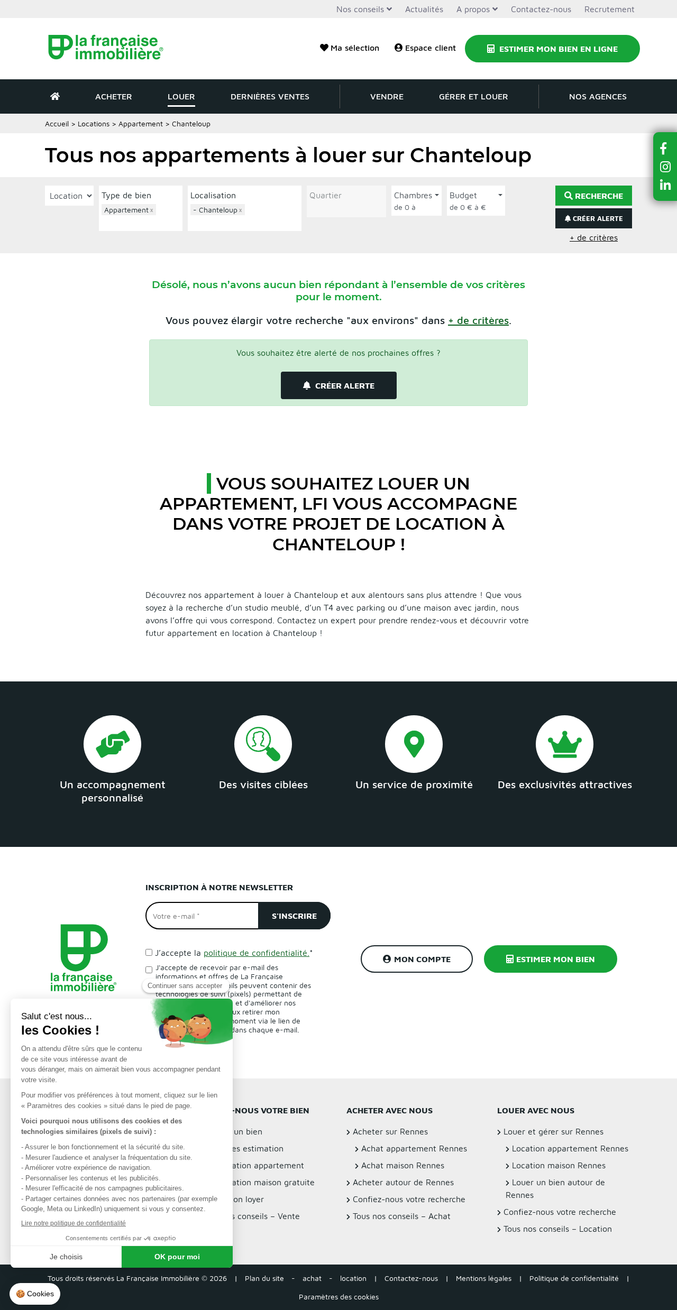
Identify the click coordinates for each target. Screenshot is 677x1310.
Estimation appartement (257, 1165)
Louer (181, 96)
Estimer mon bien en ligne (557, 48)
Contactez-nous (541, 9)
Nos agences (598, 96)
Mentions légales (483, 1278)
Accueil (57, 123)
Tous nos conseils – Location (558, 1228)
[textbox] (143, 221)
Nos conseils (360, 9)
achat (312, 1278)
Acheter (113, 96)
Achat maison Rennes (402, 1165)
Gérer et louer (473, 96)
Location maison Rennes (559, 1165)
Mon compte (422, 959)
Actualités (424, 9)
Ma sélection (355, 47)
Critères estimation (247, 1148)
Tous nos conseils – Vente (251, 1216)
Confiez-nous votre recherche (409, 1199)
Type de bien (126, 195)
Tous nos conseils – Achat (402, 1216)
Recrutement (609, 9)
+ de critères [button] (594, 237)
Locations (93, 123)
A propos (473, 9)
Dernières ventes (270, 96)
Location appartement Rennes (570, 1148)
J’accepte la (234, 952)
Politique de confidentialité (574, 1278)
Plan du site (264, 1278)
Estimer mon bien (555, 959)
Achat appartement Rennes (414, 1148)
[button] (478, 320)
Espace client (430, 47)
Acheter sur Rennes (390, 1131)
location (353, 1278)
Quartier (325, 195)
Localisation (213, 195)
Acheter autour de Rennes (403, 1182)
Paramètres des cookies (339, 1296)
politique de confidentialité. (256, 952)
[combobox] (140, 216)
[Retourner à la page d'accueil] (112, 48)
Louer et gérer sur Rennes (553, 1131)
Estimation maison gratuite (263, 1182)
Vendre (387, 96)
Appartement (140, 123)
